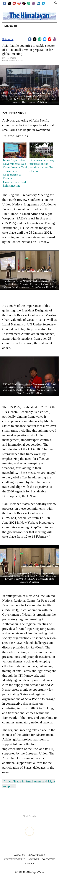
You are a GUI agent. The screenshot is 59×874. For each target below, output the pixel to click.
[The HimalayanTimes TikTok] (24, 3)
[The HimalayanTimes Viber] (34, 3)
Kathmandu (7, 39)
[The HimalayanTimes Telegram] (43, 3)
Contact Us (48, 859)
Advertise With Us (14, 859)
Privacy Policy (36, 855)
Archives (33, 859)
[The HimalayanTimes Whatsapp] (29, 3)
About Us (19, 855)
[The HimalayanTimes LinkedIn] (38, 3)
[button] (10, 26)
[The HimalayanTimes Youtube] (14, 3)
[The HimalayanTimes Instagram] (19, 3)
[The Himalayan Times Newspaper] (29, 16)
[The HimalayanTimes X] (9, 3)
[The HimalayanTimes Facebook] (5, 3)
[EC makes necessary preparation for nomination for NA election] (41, 150)
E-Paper (29, 864)
